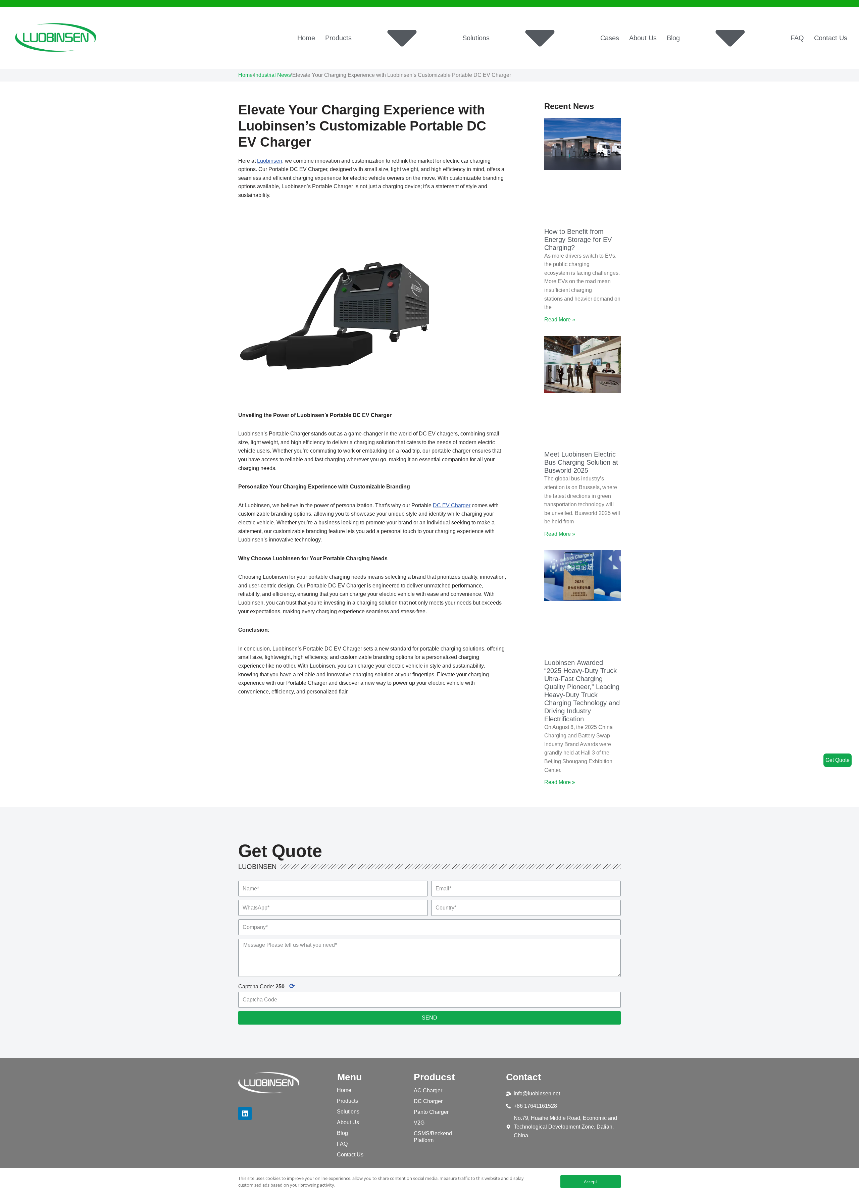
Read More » (559, 319)
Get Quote (837, 760)
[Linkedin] (245, 1113)
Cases (609, 38)
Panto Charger (431, 1112)
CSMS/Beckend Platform (433, 1137)
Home (306, 38)
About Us (643, 38)
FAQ (797, 38)
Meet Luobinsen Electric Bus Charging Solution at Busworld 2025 (581, 462)
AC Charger (428, 1090)
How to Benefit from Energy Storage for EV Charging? (578, 239)
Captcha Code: (266, 986)
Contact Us (830, 38)
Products (338, 38)
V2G (419, 1123)
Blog (673, 38)
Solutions (476, 38)
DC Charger (428, 1101)
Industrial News (272, 75)
